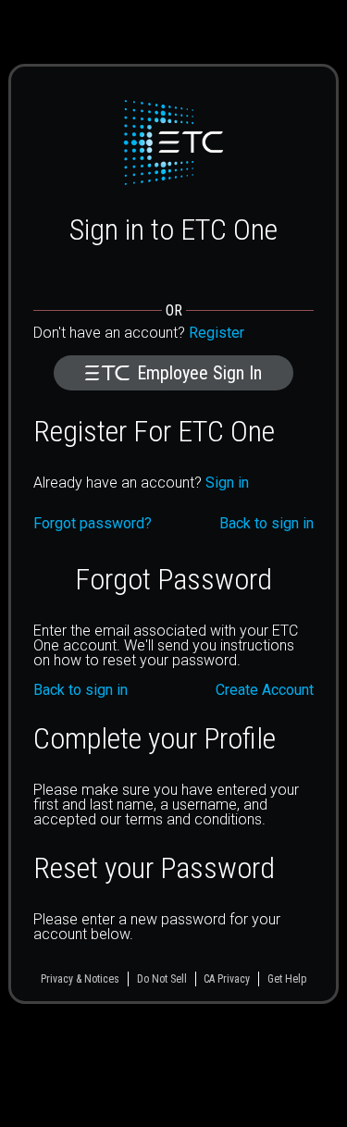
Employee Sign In (199, 373)
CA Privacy (227, 978)
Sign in (227, 482)
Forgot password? (92, 523)
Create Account (265, 690)
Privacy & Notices (80, 978)
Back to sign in (80, 690)
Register (216, 332)
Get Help (286, 978)
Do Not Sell (162, 978)
